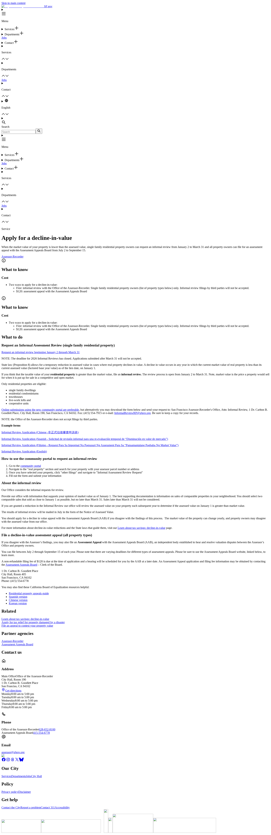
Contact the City (10, 807)
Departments (18, 776)
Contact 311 (48, 807)
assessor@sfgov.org (13, 752)
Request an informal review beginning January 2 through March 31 (40, 352)
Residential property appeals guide (29, 593)
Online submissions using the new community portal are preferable (40, 409)
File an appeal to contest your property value (27, 625)
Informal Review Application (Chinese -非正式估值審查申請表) (40, 432)
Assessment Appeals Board (21, 564)
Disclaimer (24, 791)
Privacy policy (9, 791)
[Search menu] (135, 121)
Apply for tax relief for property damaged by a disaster (33, 622)
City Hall (36, 776)
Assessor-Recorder (12, 256)
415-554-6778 (41, 732)
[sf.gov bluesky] (21, 760)
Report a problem (30, 807)
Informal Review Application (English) (24, 451)
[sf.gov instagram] (8, 760)
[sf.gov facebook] (3, 760)
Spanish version (18, 596)
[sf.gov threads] (12, 760)
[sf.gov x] (17, 760)
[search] (39, 131)
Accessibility (62, 807)
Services (6, 776)
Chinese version (18, 600)
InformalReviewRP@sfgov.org (132, 413)
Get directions (13, 690)
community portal (30, 465)
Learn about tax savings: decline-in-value (141, 527)
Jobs (4, 37)
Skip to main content (13, 3)
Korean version (18, 603)
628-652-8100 (47, 729)
